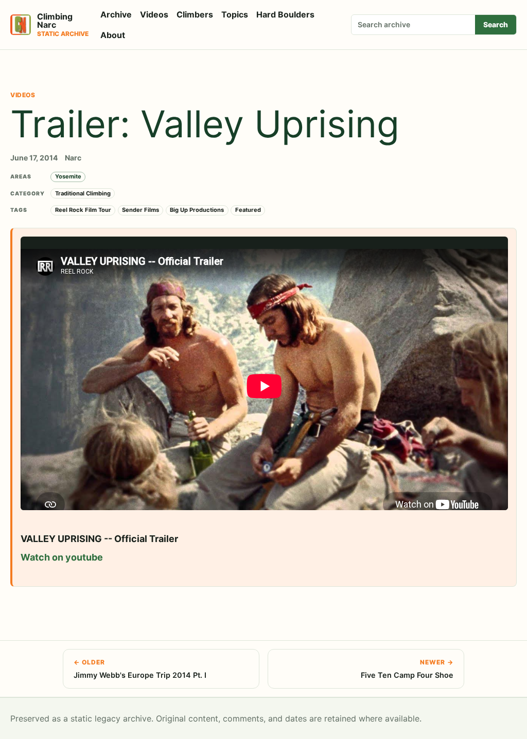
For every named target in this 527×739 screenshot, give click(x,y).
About (112, 35)
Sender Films (140, 209)
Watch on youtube (62, 557)
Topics (234, 14)
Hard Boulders (285, 14)
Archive (116, 14)
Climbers (195, 14)
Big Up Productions (197, 209)
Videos (154, 14)
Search (495, 24)
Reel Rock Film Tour (83, 209)
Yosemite (68, 176)
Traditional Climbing (83, 193)
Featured (248, 209)
